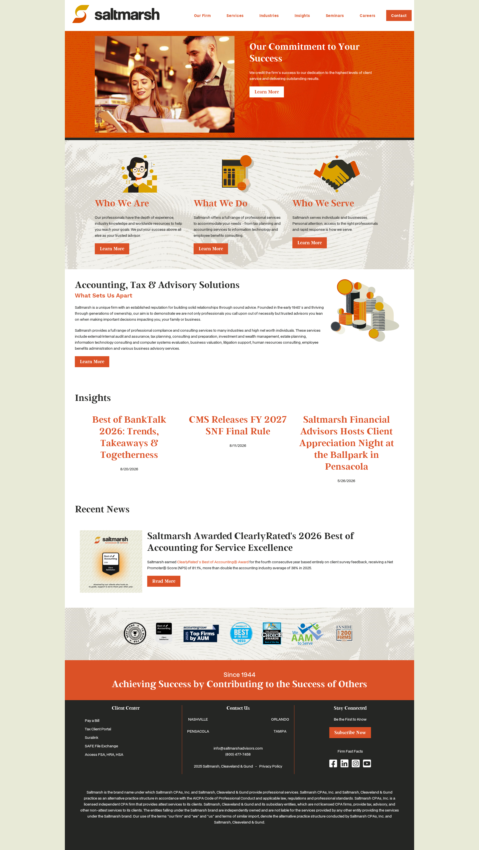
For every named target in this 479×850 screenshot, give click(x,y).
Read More (163, 581)
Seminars (335, 15)
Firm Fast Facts (350, 751)
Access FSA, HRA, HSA (104, 754)
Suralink (91, 737)
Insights (302, 15)
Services (235, 15)
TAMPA (280, 731)
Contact (399, 15)
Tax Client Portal (98, 728)
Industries (269, 15)
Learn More (266, 92)
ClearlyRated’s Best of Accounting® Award (213, 561)
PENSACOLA (198, 731)
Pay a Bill (92, 720)
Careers (367, 15)
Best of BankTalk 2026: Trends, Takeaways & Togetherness (129, 437)
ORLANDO (280, 719)
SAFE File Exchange (101, 745)
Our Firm (202, 15)
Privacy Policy (270, 766)
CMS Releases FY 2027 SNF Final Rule (238, 425)
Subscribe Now (350, 733)
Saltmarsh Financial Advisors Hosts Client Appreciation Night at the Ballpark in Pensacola (346, 443)
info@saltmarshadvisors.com (238, 748)
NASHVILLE (198, 719)
